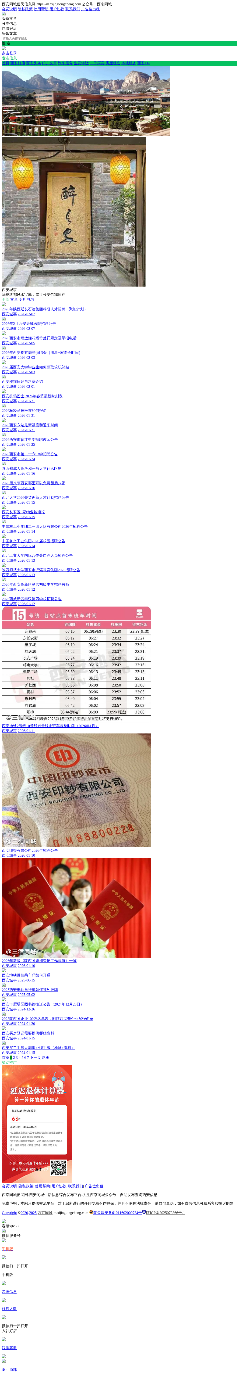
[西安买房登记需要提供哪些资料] (4, 1029)
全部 (5, 300)
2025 (33, 1213)
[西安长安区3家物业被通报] (4, 508)
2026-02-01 (26, 386)
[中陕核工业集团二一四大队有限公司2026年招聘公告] (4, 522)
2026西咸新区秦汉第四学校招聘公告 (32, 599)
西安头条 (33, 63)
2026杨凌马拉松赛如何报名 (24, 411)
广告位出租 (90, 9)
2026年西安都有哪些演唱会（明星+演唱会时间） (42, 353)
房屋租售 (112, 63)
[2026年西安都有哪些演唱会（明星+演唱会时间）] (4, 348)
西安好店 (17, 63)
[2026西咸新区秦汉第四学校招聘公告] (4, 594)
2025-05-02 (26, 995)
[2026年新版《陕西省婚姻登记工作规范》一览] (76, 956)
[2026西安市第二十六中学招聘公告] (4, 450)
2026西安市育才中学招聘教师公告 (30, 440)
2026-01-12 (26, 589)
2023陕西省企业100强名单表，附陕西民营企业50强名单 (47, 1019)
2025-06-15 (26, 980)
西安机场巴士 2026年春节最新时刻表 (32, 396)
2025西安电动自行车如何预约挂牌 (30, 990)
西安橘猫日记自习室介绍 (22, 382)
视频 (31, 300)
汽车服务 (65, 63)
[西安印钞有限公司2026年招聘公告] (76, 846)
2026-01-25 (26, 444)
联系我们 (72, 9)
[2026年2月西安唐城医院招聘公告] (4, 319)
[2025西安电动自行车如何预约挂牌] (4, 985)
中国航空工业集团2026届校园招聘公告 (33, 541)
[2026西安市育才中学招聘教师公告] (4, 435)
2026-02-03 (26, 357)
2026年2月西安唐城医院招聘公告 (29, 324)
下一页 (35, 1058)
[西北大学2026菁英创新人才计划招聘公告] (4, 493)
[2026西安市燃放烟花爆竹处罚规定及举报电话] (4, 334)
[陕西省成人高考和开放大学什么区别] (4, 464)
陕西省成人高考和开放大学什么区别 (32, 469)
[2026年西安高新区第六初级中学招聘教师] (4, 580)
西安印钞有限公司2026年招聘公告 (30, 850)
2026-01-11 (26, 731)
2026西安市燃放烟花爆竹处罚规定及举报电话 (39, 338)
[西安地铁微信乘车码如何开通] (4, 971)
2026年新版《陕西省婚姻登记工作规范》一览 (39, 961)
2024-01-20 (26, 1024)
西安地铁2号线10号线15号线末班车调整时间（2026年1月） (50, 726)
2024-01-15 (26, 1038)
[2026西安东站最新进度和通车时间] (4, 421)
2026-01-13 (26, 560)
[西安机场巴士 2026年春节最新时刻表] (4, 392)
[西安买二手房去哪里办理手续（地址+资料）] (4, 1043)
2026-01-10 (26, 855)
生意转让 (81, 63)
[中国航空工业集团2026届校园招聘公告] (4, 537)
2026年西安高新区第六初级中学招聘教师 (35, 584)
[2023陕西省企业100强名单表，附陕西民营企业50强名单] (4, 1014)
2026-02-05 (26, 343)
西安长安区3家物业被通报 (23, 512)
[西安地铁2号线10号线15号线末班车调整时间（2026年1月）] (76, 721)
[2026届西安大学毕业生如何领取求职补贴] (4, 363)
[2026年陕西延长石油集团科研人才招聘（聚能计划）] (4, 305)
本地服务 (128, 63)
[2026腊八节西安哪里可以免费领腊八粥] (4, 479)
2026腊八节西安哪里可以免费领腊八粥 (33, 483)
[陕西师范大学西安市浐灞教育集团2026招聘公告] (4, 566)
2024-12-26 (26, 1009)
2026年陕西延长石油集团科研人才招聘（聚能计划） (45, 309)
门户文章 (49, 63)
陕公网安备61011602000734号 (117, 1213)
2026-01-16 (26, 473)
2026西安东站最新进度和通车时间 (30, 425)
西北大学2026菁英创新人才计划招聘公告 (35, 497)
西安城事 (9, 314)
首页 (5, 63)
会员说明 (9, 9)
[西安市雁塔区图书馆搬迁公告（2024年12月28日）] (4, 1000)
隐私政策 (25, 9)
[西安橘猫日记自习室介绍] (4, 377)
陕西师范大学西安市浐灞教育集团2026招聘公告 (41, 570)
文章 (14, 300)
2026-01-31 (26, 401)
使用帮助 (41, 9)
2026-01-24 (26, 459)
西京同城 (45, 1213)
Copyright (9, 1213)
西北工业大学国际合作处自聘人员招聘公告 (37, 555)
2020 (24, 1213)
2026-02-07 (26, 314)
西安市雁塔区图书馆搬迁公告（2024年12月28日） (43, 1004)
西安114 (143, 63)
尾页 (45, 1058)
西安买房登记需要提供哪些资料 (28, 1033)
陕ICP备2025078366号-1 (165, 1213)
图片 (22, 300)
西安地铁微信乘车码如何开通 (26, 975)
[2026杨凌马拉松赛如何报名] (4, 406)
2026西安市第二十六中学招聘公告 (30, 454)
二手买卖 (97, 63)
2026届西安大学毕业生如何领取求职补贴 (35, 367)
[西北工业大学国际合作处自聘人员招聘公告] (4, 551)
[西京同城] (4, 14)
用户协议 (56, 9)
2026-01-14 (26, 531)
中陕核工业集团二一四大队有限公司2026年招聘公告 (45, 526)
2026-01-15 (26, 502)
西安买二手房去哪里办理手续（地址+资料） (38, 1048)
